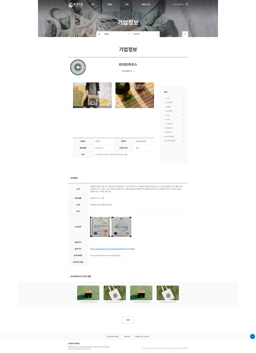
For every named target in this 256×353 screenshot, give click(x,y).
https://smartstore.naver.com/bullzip (105, 255)
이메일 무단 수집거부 (142, 337)
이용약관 (127, 337)
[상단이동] (252, 336)
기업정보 (136, 34)
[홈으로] (99, 34)
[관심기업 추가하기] (139, 63)
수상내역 (169, 124)
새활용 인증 (145, 4)
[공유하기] (185, 34)
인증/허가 (170, 128)
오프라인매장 (171, 141)
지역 (168, 120)
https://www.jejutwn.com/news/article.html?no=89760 (112, 249)
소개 (92, 4)
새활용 (109, 4)
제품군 (169, 107)
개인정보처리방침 (113, 337)
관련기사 (169, 132)
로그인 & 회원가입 (178, 4)
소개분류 (169, 111)
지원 (126, 4)
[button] (69, 108)
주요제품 (169, 102)
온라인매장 (170, 137)
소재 (168, 115)
